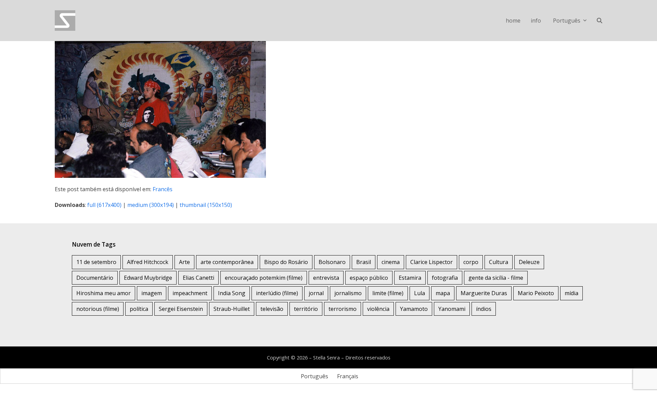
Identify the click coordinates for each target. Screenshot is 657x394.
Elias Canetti (198, 277)
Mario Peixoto (536, 293)
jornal (316, 293)
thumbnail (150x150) (206, 205)
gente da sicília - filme (495, 277)
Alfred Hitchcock (147, 262)
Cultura (498, 262)
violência (378, 309)
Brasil (363, 262)
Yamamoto (414, 309)
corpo (470, 262)
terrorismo (342, 309)
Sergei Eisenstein (181, 309)
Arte (184, 262)
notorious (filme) (97, 309)
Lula (419, 293)
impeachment (189, 293)
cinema (391, 262)
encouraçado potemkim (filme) (263, 277)
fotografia (445, 277)
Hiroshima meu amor (103, 293)
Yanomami (451, 309)
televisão (271, 309)
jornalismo (348, 293)
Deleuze (529, 262)
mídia (571, 293)
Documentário (94, 277)
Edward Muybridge (148, 277)
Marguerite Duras (484, 293)
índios (483, 309)
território (306, 309)
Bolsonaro (332, 262)
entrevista (326, 277)
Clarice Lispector (431, 262)
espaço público (369, 277)
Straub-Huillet (232, 309)
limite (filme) (387, 293)
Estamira (410, 277)
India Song (231, 293)
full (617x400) (104, 205)
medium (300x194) (150, 205)
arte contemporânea (227, 262)
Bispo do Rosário (286, 262)
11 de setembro (96, 262)
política (139, 309)
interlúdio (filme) (277, 293)
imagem (151, 293)
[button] (599, 20)
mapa (443, 293)
